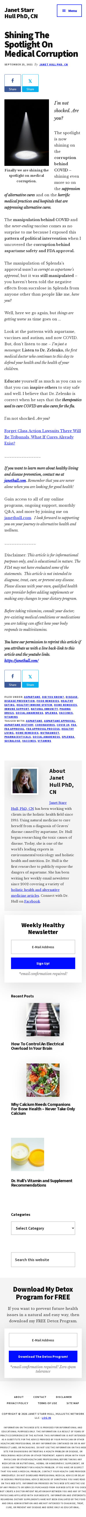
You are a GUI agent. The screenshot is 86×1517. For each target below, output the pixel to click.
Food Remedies (48, 701)
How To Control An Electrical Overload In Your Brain (37, 1046)
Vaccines (66, 712)
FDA (73, 724)
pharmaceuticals (17, 736)
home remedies (27, 732)
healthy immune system (34, 704)
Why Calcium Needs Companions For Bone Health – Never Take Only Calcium (43, 1108)
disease (72, 697)
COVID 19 (63, 724)
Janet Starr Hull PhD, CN (21, 13)
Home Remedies (65, 704)
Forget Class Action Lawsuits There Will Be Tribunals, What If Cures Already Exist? (42, 437)
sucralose (12, 740)
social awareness (29, 712)
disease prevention (19, 701)
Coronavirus (45, 724)
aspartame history (18, 724)
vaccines (29, 740)
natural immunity (44, 708)
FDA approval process (43, 728)
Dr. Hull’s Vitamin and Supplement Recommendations (42, 1183)
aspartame (34, 720)
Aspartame (32, 697)
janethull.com (15, 480)
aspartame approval (59, 720)
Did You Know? (53, 697)
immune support (16, 708)
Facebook (32, 901)
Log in (46, 1417)
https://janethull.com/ (21, 660)
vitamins (11, 716)
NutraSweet (49, 732)
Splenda (51, 712)
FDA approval (14, 728)
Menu (72, 10)
